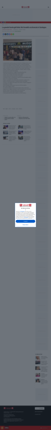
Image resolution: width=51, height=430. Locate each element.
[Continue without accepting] (25, 209)
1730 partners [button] (22, 211)
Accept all (25, 221)
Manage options (25, 224)
